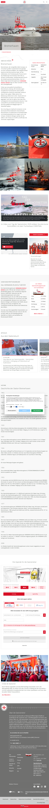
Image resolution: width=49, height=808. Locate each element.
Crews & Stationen (6, 52)
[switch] (4, 246)
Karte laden (9, 246)
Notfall (3, 2)
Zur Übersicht (6, 695)
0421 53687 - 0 (16, 743)
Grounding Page (41, 802)
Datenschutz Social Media (25, 799)
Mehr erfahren (38, 313)
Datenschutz (13, 799)
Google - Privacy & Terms (35, 219)
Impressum (5, 799)
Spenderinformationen (38, 799)
